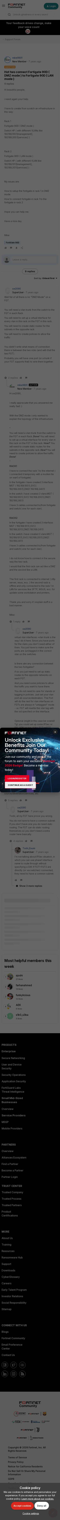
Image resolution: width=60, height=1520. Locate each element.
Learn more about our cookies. (37, 1498)
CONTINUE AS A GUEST (20, 785)
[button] (30, 1513)
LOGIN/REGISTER (17, 778)
